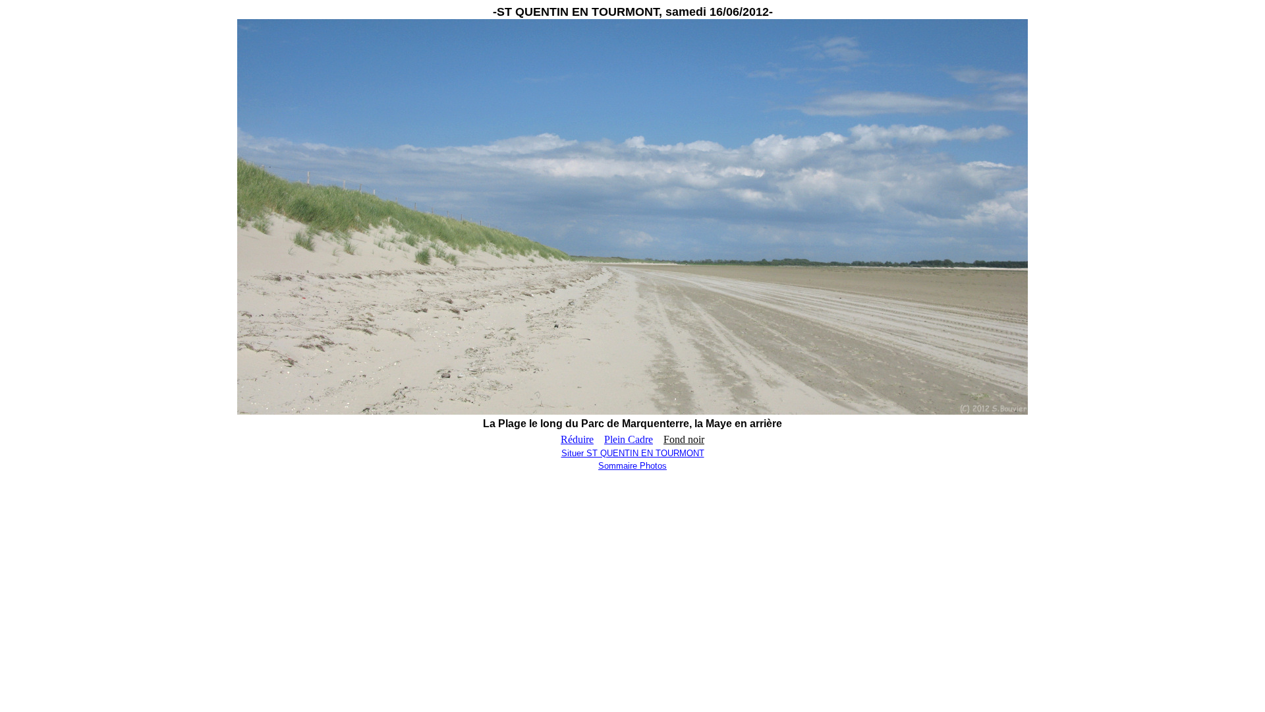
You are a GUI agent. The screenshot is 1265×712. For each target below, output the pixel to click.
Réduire (577, 439)
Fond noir (683, 439)
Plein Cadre (628, 439)
